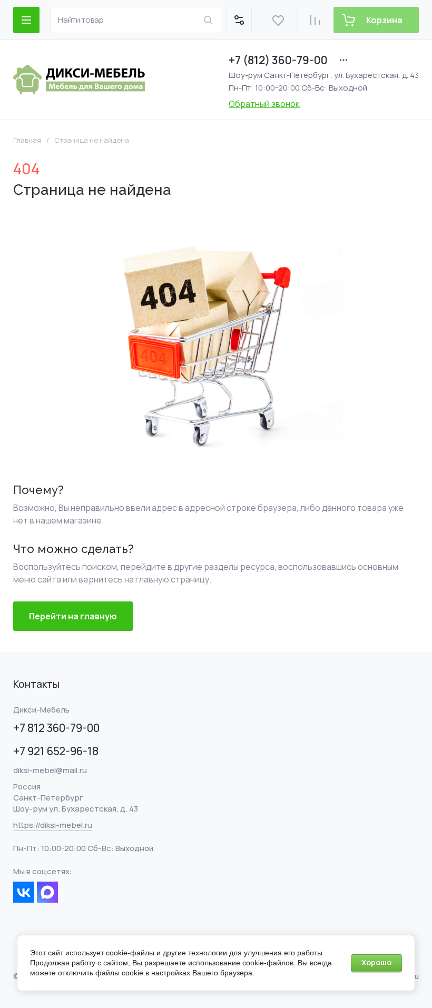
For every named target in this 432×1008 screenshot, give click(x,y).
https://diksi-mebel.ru (52, 825)
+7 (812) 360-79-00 (278, 60)
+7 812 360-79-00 (56, 727)
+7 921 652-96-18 (56, 751)
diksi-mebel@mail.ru (50, 770)
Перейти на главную (73, 616)
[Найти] (208, 20)
